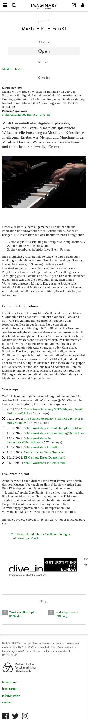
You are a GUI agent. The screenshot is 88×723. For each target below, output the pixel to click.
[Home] (44, 4)
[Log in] (82, 5)
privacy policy (11, 695)
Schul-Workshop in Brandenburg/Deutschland (54, 433)
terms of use (9, 682)
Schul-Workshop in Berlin (41, 447)
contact (6, 702)
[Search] (14, 5)
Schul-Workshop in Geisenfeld (44, 462)
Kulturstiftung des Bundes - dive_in (26, 114)
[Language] (74, 5)
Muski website (11, 69)
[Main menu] (5, 5)
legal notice (9, 689)
